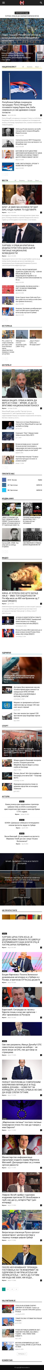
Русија (5, 32)
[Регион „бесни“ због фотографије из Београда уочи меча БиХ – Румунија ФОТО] (7, 776)
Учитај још (21, 1354)
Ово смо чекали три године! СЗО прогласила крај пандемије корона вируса (27, 715)
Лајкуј (40, 480)
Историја (5, 337)
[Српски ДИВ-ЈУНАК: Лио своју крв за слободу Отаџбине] (11, 534)
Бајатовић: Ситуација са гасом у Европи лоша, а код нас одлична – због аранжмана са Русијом (19, 1012)
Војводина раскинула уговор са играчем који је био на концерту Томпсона (26, 786)
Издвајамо (6, 515)
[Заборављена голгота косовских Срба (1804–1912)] (22, 334)
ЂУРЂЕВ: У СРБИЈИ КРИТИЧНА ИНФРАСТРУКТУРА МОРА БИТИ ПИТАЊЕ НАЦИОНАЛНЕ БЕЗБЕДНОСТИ (18, 249)
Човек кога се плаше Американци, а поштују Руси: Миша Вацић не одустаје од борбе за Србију (29, 424)
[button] (3, 3)
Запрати (39, 485)
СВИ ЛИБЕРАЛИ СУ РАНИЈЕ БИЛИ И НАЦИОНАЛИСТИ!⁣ (32, 544)
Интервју (5, 397)
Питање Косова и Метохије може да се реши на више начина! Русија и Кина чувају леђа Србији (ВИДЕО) (29, 632)
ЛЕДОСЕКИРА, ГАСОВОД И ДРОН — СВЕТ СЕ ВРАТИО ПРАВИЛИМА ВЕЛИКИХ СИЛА (28, 288)
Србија (40, 52)
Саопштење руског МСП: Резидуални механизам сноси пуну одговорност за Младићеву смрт (29, 142)
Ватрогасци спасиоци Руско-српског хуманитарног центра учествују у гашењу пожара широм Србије (21, 1235)
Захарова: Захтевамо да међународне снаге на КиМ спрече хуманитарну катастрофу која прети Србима (29, 310)
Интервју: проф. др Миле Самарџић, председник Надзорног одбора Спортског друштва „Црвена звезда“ (22, 751)
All (23, 67)
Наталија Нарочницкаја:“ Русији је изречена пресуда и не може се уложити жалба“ (27, 459)
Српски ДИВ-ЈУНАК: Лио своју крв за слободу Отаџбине (10, 544)
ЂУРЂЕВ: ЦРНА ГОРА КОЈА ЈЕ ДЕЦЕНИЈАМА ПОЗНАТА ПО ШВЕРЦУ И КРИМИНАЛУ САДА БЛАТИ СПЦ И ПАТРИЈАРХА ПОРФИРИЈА (21, 941)
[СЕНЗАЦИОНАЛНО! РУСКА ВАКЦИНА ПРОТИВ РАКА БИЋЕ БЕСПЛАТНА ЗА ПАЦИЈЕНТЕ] (22, 670)
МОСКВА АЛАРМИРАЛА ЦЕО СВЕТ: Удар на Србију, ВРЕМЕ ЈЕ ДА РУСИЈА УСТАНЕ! (28, 1345)
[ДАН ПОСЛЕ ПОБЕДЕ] (22, 897)
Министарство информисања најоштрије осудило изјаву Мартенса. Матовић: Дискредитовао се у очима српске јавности (21, 1161)
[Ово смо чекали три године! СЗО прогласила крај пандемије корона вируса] (7, 716)
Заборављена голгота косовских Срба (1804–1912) (21, 343)
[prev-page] (3, 174)
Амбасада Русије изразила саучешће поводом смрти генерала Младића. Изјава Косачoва (28, 131)
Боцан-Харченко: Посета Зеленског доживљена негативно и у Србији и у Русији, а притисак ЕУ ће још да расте (21, 977)
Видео (4, 589)
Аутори (30, 180)
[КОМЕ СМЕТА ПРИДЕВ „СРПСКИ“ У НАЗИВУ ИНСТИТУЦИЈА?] (8, 167)
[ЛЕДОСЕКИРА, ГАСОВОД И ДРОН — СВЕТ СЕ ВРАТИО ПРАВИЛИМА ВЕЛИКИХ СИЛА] (8, 289)
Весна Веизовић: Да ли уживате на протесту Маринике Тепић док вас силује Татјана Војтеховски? (22, 838)
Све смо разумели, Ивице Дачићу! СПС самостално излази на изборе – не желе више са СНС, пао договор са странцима (22, 1048)
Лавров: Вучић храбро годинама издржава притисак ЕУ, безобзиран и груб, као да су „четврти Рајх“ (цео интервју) (21, 1199)
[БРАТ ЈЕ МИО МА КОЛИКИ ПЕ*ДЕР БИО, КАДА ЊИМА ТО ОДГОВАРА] (22, 195)
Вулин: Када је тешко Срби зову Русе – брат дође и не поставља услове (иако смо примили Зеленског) (29, 299)
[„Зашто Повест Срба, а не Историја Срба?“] (36, 334)
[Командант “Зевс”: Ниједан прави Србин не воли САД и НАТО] (8, 436)
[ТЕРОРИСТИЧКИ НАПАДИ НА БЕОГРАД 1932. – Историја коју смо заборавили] (32, 509)
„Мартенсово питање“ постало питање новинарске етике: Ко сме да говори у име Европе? (21, 1125)
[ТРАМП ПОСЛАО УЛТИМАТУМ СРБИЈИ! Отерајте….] (8, 1322)
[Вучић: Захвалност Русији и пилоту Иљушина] (22, 861)
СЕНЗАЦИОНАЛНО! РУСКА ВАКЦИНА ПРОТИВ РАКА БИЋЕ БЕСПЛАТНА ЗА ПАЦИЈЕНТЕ (19, 677)
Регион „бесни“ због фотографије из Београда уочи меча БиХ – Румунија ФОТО (27, 775)
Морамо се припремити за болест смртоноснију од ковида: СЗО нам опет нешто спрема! (26, 705)
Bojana (4, 115)
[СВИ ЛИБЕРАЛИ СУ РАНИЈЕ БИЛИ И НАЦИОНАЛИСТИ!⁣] (32, 534)
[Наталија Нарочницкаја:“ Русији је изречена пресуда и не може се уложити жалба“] (8, 460)
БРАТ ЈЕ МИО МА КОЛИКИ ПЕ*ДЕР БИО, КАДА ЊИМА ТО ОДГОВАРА (20, 208)
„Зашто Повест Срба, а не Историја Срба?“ (35, 342)
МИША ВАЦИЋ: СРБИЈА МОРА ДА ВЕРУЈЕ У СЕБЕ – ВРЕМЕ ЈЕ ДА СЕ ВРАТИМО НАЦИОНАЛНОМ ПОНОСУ (20, 403)
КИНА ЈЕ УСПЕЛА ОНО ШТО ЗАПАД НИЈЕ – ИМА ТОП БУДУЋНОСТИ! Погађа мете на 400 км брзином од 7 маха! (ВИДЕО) (20, 597)
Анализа (29, 67)
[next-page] (6, 174)
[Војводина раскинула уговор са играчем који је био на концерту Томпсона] (7, 787)
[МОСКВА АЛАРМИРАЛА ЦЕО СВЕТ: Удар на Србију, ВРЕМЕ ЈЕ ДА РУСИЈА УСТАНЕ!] (8, 1346)
